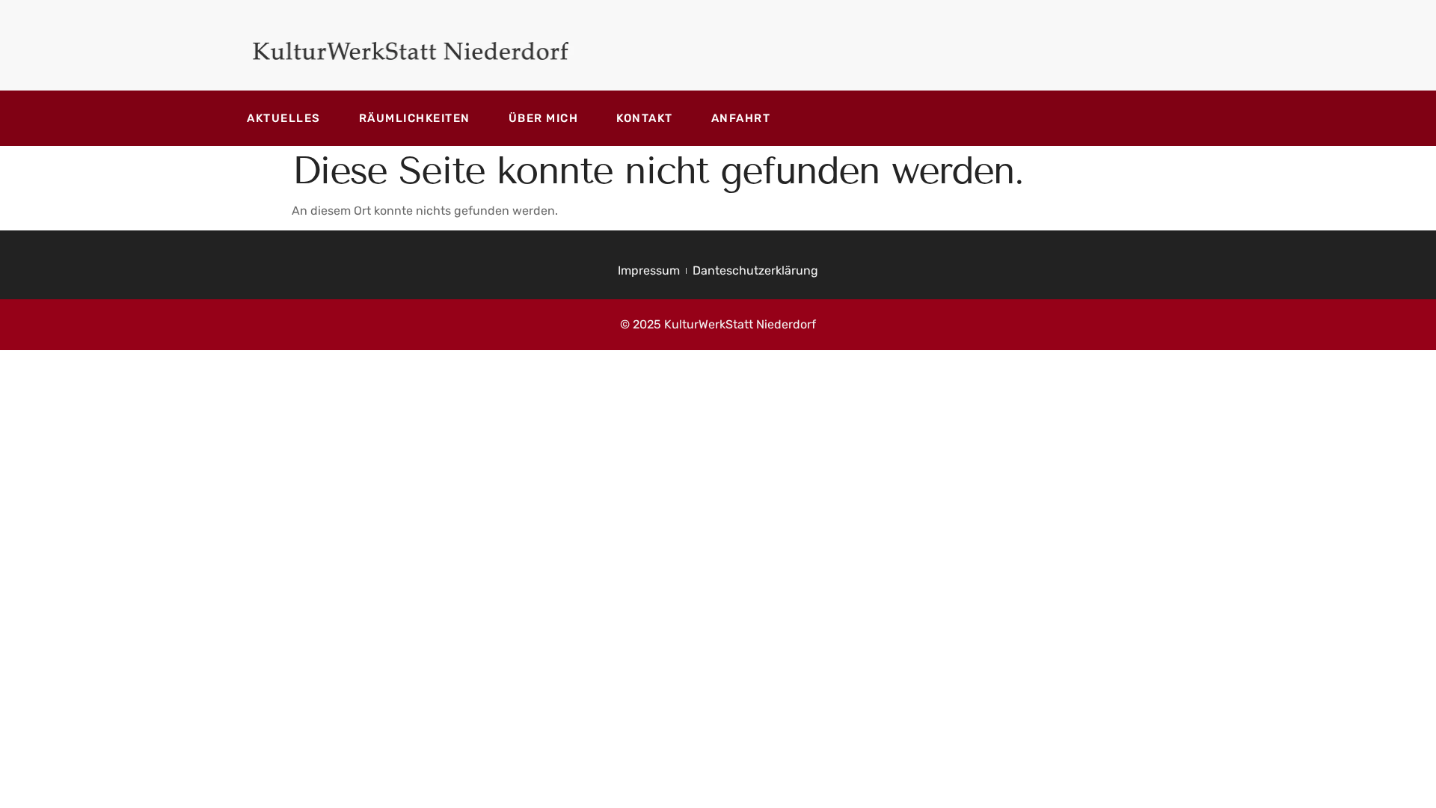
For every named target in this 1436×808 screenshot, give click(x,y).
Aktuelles (284, 118)
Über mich (544, 118)
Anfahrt (741, 118)
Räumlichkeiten (414, 118)
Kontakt (644, 118)
